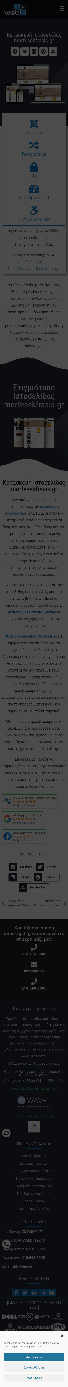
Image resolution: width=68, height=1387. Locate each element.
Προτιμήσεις (34, 1378)
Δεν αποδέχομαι (34, 1367)
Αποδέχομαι (34, 1357)
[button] (62, 1336)
